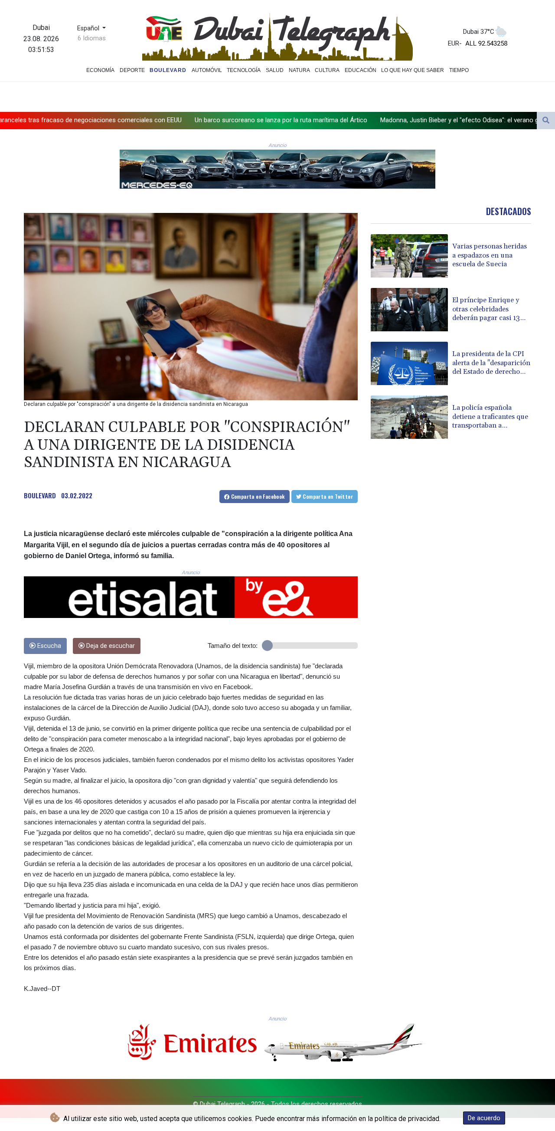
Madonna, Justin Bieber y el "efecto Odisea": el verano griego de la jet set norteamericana (383, 120)
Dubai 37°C (478, 32)
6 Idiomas (92, 38)
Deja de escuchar (110, 646)
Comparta (256, 496)
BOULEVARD (40, 495)
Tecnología (244, 70)
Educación (360, 70)
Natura (299, 70)
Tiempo (459, 70)
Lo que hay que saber (412, 70)
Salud (275, 70)
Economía (100, 70)
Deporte (132, 70)
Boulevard (168, 70)
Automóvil (207, 70)
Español (89, 28)
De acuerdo (484, 1118)
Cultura (327, 70)
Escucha (48, 646)
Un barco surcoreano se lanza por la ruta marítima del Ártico (156, 120)
